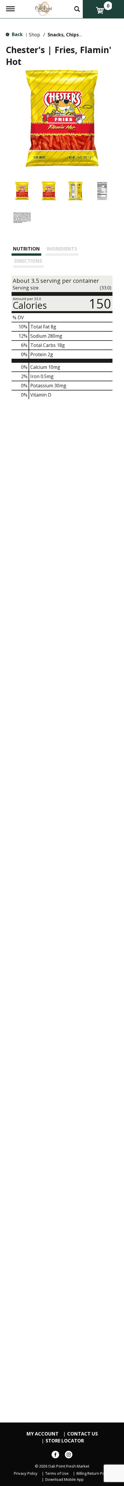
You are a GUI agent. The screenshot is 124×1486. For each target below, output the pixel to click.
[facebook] (55, 1456)
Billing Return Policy (93, 1473)
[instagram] (68, 1456)
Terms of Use (57, 1473)
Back (17, 34)
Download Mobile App (64, 1479)
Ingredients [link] (62, 249)
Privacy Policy (25, 1473)
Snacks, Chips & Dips (71, 34)
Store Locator (65, 1441)
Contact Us (82, 1434)
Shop (34, 34)
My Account (43, 1434)
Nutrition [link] (26, 249)
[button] (22, 190)
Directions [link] (28, 261)
